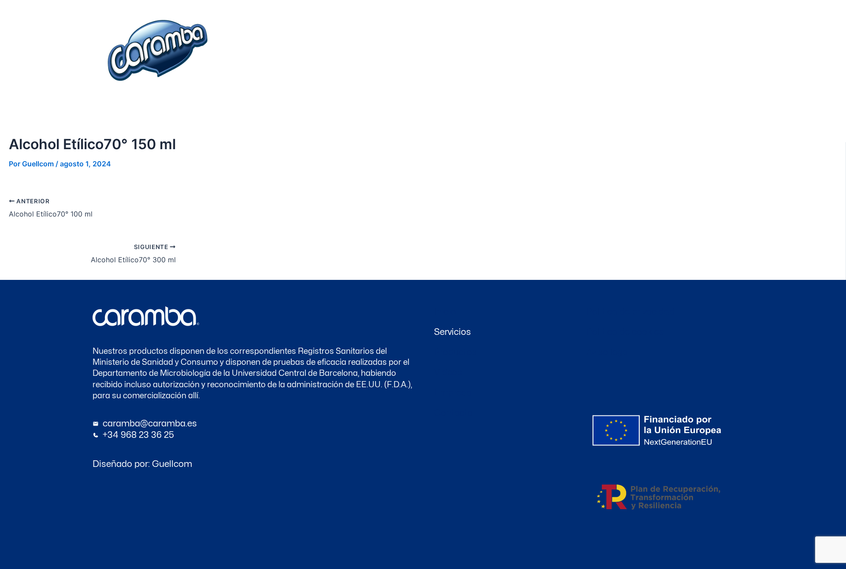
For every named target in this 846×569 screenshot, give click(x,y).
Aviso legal (608, 352)
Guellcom (172, 464)
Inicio (408, 53)
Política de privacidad (630, 312)
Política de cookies (625, 332)
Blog (629, 53)
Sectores (479, 53)
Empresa (441, 53)
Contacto (566, 53)
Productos (524, 53)
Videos (601, 53)
